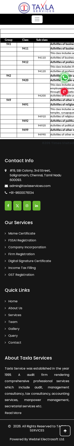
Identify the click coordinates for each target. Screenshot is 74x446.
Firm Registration (21, 254)
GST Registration (20, 274)
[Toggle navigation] (37, 19)
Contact (14, 342)
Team (12, 322)
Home (12, 301)
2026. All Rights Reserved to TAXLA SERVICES (39, 428)
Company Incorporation (26, 247)
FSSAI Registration (21, 240)
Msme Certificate (21, 233)
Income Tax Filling (21, 268)
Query (12, 335)
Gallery (13, 328)
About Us (14, 308)
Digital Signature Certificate (29, 261)
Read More (13, 413)
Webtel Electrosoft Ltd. (47, 439)
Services (14, 315)
